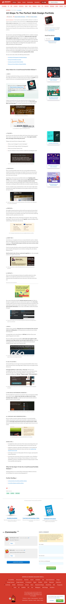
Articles (14, 2)
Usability (23, 587)
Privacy (27, 585)
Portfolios (19, 16)
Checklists (38, 579)
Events (24, 2)
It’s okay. (59, 600)
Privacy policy (41, 598)
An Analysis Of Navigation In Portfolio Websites (17, 57)
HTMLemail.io (52, 29)
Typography (59, 585)
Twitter (32, 16)
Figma (30, 6)
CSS (11, 6)
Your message (41, 544)
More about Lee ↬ (51, 30)
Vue (42, 6)
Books (19, 2)
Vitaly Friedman (30, 593)
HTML (45, 582)
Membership (30, 2)
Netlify (35, 594)
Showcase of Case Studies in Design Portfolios (17, 64)
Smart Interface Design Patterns (17, 87)
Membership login (25, 600)
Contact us (29, 598)
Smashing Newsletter (12, 518)
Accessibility (4, 6)
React (39, 6)
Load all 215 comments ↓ (18, 562)
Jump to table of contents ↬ (16, 94)
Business (61, 6)
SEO (54, 585)
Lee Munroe (8, 10)
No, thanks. (52, 600)
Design (26, 6)
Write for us (25, 598)
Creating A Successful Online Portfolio (15, 61)
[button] (63, 2)
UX (8, 6)
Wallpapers (34, 6)
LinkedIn (35, 16)
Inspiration (58, 582)
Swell (41, 594)
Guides (57, 6)
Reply (12, 543)
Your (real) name (41, 555)
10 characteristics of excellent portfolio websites (17, 480)
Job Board (38, 600)
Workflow (52, 587)
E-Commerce (28, 582)
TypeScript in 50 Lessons (50, 518)
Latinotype (34, 595)
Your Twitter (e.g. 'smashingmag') (44, 561)
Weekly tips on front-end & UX (52, 41)
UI (18, 587)
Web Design (52, 6)
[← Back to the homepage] (6, 2)
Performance (21, 6)
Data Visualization (50, 579)
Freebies (40, 582)
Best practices (19, 579)
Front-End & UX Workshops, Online (31, 518)
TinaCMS (37, 594)
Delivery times (30, 600)
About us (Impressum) (34, 598)
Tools (15, 587)
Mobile (13, 585)
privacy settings (57, 597)
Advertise (34, 600)
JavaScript (15, 6)
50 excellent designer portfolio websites (16, 483)
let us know (45, 540)
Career (31, 579)
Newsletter (37, 2)
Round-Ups (46, 6)
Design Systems (19, 582)
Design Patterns (10, 582)
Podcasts (41, 600)
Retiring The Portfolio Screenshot (14, 59)
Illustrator (51, 582)
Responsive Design (39, 585)
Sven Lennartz (36, 593)
